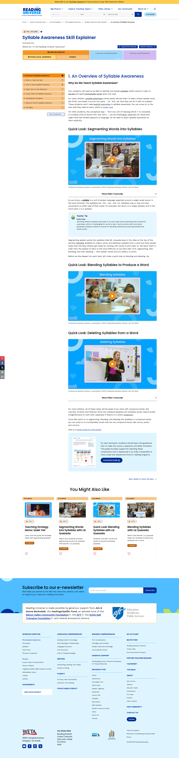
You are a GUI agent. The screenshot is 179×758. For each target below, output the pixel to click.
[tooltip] (2, 358)
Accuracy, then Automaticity (67, 679)
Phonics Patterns (28, 665)
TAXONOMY (132, 664)
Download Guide (112, 461)
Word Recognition (55, 22)
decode (71, 94)
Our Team (130, 694)
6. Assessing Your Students (33, 98)
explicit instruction (102, 104)
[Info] (41, 31)
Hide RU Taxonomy (146, 47)
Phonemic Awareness (29, 653)
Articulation (26, 643)
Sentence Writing (63, 668)
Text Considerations (99, 640)
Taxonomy (150, 14)
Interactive (95, 692)
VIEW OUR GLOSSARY (32, 692)
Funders (129, 698)
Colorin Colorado (64, 736)
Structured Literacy (67, 688)
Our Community (134, 707)
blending (80, 243)
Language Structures (64, 646)
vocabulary (128, 415)
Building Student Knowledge (67, 640)
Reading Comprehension (103, 634)
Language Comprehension (69, 634)
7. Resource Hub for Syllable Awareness (38, 103)
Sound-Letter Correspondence (33, 662)
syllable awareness (94, 98)
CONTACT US (132, 712)
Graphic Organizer (98, 688)
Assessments (28, 684)
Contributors (131, 691)
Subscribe (150, 590)
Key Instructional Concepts (136, 652)
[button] (112, 160)
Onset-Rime (26, 650)
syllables (124, 91)
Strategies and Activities (100, 643)
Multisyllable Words (29, 672)
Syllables (28, 498)
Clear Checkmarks (55, 114)
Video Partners (132, 701)
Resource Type (99, 669)
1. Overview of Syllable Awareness (36, 75)
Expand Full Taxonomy (129, 47)
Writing (61, 659)
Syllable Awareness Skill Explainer (96, 22)
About (130, 675)
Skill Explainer (97, 705)
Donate (131, 719)
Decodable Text (97, 682)
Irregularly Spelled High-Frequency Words (36, 669)
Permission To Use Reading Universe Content (141, 734)
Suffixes (25, 679)
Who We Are (131, 681)
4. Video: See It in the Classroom (35, 89)
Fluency (61, 674)
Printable (95, 698)
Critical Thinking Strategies (66, 653)
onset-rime (108, 107)
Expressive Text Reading (65, 683)
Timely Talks (131, 649)
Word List (95, 715)
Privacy (129, 737)
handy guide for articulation (89, 430)
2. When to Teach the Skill (33, 80)
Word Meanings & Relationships (68, 643)
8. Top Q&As (28, 107)
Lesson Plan (96, 695)
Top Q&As (131, 669)
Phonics (25, 659)
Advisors (130, 684)
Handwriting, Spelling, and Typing (68, 664)
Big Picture (132, 640)
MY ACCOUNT (133, 634)
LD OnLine (61, 742)
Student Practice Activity (100, 708)
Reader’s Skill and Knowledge (102, 646)
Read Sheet (96, 702)
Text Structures (62, 650)
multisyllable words (93, 94)
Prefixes (25, 675)
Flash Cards (96, 685)
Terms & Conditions (133, 730)
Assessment (96, 678)
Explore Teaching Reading (139, 658)
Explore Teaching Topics (38, 22)
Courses (94, 718)
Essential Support (100, 655)
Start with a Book (64, 739)
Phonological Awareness (73, 22)
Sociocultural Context (99, 650)
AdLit (59, 744)
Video (94, 712)
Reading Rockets (64, 734)
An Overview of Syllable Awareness (123, 22)
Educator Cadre (132, 688)
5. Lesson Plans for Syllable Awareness (37, 94)
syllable (85, 200)
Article (94, 675)
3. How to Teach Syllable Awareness (37, 84)
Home (24, 22)
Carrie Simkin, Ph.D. (28, 43)
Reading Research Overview (136, 646)
